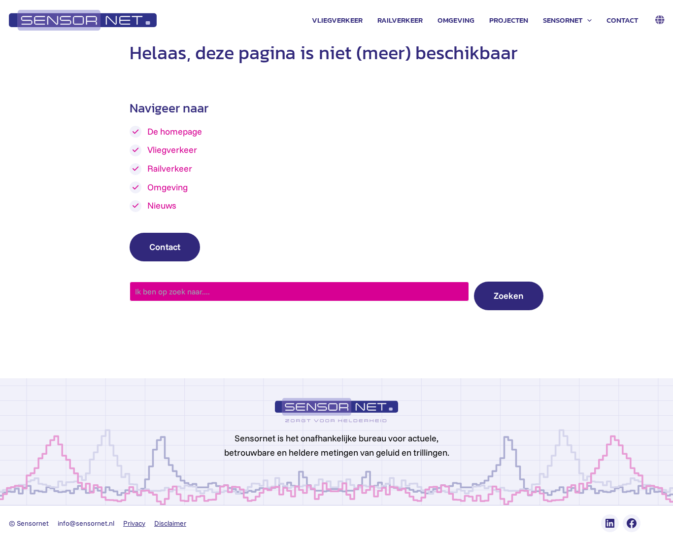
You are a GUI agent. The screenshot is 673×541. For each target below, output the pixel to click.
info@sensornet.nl (86, 523)
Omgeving (455, 20)
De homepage (174, 131)
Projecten (508, 20)
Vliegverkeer (337, 20)
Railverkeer (400, 20)
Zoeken (509, 295)
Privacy (134, 523)
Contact (622, 20)
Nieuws (161, 205)
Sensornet (562, 20)
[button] (587, 20)
